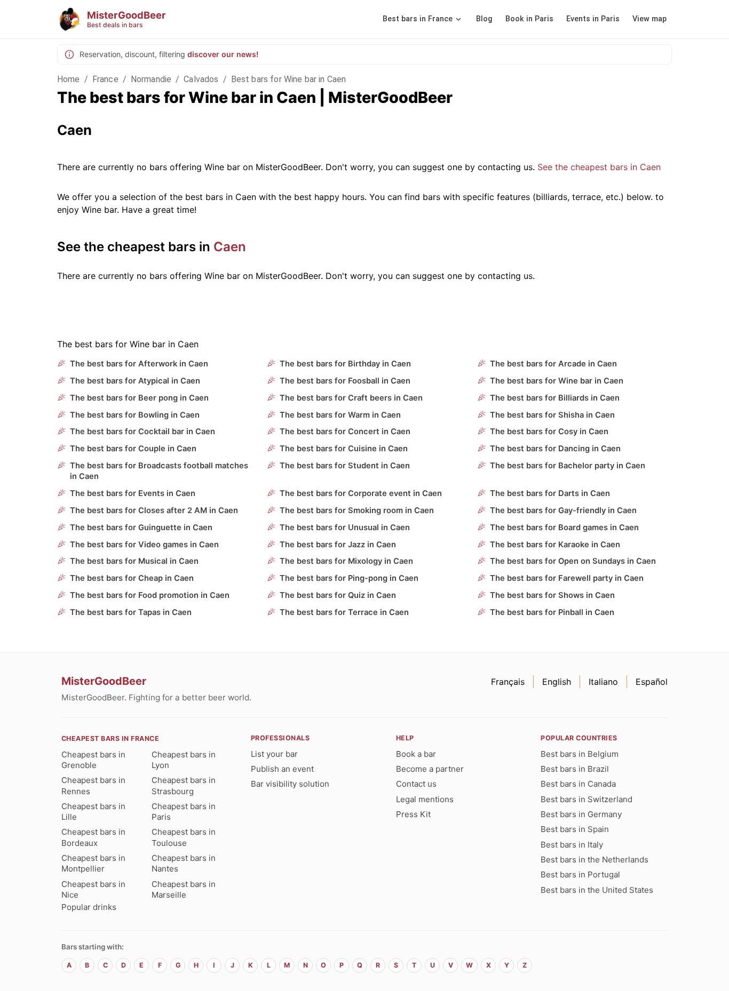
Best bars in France (418, 18)
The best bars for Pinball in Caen (552, 612)
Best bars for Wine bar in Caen (288, 79)
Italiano (603, 681)
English (556, 681)
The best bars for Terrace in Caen (344, 612)
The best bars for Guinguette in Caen (141, 527)
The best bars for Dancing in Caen (555, 448)
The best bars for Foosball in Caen (345, 381)
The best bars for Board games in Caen (564, 527)
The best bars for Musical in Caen (134, 561)
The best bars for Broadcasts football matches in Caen (159, 471)
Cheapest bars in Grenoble (93, 759)
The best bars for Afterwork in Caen (139, 364)
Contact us (416, 784)
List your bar (274, 754)
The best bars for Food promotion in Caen (149, 595)
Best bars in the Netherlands (594, 859)
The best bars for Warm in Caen (340, 415)
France (105, 79)
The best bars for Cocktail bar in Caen (142, 431)
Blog (484, 18)
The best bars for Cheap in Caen (132, 578)
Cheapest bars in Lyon (184, 759)
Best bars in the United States (597, 890)
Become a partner (430, 769)
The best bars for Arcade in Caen (553, 364)
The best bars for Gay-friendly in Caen (563, 510)
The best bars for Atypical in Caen (135, 381)
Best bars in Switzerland (586, 799)
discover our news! (222, 54)
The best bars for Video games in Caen (144, 544)
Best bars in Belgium (580, 754)
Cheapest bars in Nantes (184, 863)
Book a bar (416, 754)
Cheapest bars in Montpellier (93, 863)
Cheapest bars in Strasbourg (184, 785)
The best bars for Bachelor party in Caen (567, 465)
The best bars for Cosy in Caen (549, 431)
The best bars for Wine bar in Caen (556, 381)
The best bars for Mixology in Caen (346, 561)
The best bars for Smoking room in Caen (357, 510)
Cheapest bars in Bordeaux (93, 837)
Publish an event (282, 769)
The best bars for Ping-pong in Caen (349, 578)
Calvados (201, 79)
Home (68, 79)
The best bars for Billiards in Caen (555, 398)
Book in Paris (529, 18)
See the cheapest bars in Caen (599, 167)
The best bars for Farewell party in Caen (567, 578)
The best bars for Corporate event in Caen (361, 493)
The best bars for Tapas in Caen (131, 612)
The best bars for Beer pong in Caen (139, 398)
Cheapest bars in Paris (184, 811)
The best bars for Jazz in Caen (338, 544)
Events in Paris (593, 18)
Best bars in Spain (575, 829)
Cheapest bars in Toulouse (184, 837)
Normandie (151, 79)
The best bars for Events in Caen (132, 493)
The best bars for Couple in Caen (133, 448)
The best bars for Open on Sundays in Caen (573, 561)
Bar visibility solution (290, 784)
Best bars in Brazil (575, 769)
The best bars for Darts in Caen (550, 493)
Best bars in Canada (578, 784)
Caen (229, 246)
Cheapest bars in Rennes (93, 785)
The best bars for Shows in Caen (552, 595)
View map (649, 18)
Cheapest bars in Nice (93, 889)
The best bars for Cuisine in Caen (344, 448)
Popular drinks (88, 907)
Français (508, 681)
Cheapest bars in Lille (93, 811)
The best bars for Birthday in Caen (345, 364)
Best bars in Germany (581, 814)
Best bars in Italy (572, 845)
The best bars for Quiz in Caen (338, 595)
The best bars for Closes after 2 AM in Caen (154, 510)
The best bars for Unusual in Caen (345, 527)
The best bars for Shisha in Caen (552, 415)
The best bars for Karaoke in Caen (555, 544)
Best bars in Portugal (580, 874)
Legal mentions (425, 799)
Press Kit (413, 814)
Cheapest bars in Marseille (184, 889)
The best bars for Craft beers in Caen (351, 398)
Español (652, 681)
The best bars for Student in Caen (345, 465)
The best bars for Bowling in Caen (135, 415)
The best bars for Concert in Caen (345, 431)
